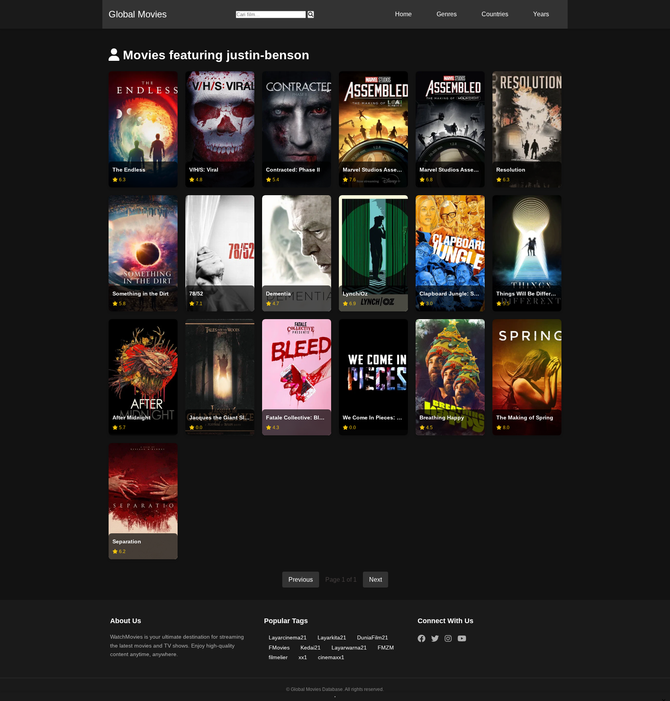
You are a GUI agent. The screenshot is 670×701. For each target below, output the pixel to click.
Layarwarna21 (349, 647)
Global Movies (138, 14)
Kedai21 (310, 647)
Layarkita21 (332, 637)
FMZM (386, 647)
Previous (300, 579)
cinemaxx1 (331, 657)
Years (541, 14)
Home (403, 14)
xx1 (303, 657)
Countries (495, 14)
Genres (447, 14)
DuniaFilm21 (372, 637)
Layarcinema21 (288, 637)
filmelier (278, 657)
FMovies (279, 647)
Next (375, 579)
